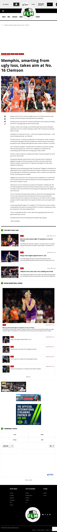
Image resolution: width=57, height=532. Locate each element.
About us (34, 530)
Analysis (27, 497)
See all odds (28, 480)
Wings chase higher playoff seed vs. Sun (33, 255)
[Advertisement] (28, 40)
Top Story (21, 54)
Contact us (47, 530)
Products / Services (40, 530)
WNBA (22, 235)
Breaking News (28, 495)
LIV (26, 502)
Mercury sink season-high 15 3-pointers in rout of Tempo (18, 327)
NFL (9, 17)
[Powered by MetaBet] (50, 474)
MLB (3, 17)
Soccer (44, 495)
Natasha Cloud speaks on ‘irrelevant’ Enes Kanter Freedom (25, 369)
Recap (13, 54)
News (12, 336)
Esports (45, 493)
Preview (27, 500)
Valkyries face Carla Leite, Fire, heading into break (36, 271)
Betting (27, 493)
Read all (28, 376)
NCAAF (14, 17)
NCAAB (9, 54)
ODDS (38, 17)
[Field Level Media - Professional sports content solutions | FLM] (28, 12)
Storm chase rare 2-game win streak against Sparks (23, 359)
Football (11, 495)
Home (2, 25)
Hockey (11, 505)
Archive (11, 493)
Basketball (4, 54)
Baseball (12, 497)
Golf (11, 502)
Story (17, 54)
